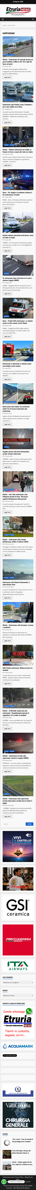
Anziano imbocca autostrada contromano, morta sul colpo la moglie (18, 222)
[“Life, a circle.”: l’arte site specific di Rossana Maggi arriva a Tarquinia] (7, 1143)
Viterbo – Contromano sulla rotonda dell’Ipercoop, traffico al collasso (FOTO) (18, 526)
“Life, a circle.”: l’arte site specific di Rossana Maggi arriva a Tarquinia (22, 1140)
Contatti (28, 1182)
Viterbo (6, 55)
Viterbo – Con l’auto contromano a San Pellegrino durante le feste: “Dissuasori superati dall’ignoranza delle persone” (18, 481)
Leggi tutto (8, 77)
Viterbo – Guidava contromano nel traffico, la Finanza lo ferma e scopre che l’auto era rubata (18, 137)
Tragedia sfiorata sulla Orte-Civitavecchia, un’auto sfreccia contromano (18, 438)
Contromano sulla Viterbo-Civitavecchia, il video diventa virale (18, 569)
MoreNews (17, 1188)
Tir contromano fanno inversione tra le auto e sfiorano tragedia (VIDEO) (18, 265)
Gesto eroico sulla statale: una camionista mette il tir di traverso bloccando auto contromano (18, 393)
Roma (5, 100)
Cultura (5, 1134)
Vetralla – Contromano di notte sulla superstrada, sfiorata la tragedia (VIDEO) (18, 743)
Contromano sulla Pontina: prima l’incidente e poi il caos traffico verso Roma (18, 91)
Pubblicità (20, 1182)
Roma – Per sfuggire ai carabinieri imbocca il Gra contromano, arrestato (18, 179)
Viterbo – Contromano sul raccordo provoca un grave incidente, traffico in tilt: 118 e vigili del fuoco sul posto (18, 46)
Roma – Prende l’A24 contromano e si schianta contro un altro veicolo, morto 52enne (18, 308)
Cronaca (12, 55)
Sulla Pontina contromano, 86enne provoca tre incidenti (18, 655)
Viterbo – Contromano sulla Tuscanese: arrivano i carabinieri (18, 612)
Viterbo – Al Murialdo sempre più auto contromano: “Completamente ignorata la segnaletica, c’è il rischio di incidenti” (18, 698)
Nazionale (7, 359)
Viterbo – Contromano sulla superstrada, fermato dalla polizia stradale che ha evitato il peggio (18, 786)
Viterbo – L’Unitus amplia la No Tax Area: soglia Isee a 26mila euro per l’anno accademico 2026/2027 (22, 1163)
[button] (3, 19)
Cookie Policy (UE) (10, 1182)
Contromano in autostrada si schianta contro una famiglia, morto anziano (18, 351)
